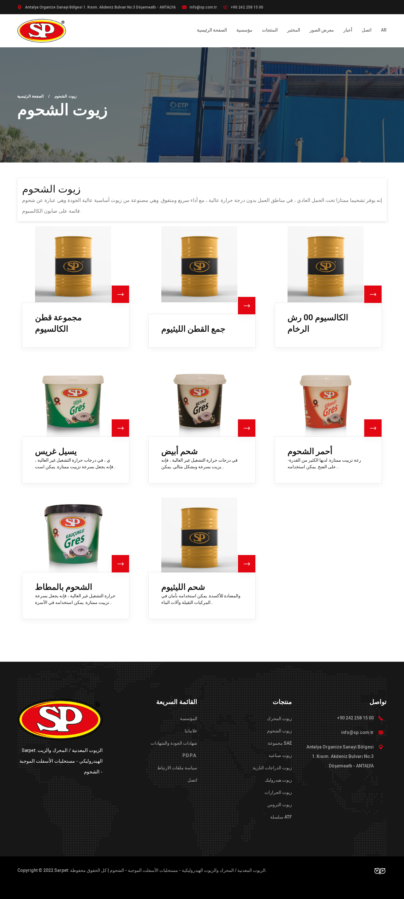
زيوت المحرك (279, 718)
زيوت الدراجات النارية (272, 767)
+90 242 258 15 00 (247, 7)
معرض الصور (322, 30)
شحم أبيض (179, 451)
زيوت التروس (279, 804)
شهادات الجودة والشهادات (174, 743)
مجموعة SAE (280, 743)
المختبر (293, 30)
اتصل (366, 30)
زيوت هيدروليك (278, 780)
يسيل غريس (56, 451)
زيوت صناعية (280, 755)
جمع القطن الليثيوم (193, 329)
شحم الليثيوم (183, 587)
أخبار (347, 30)
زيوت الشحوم (279, 730)
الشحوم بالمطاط (63, 587)
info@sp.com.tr (357, 732)
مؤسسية (244, 30)
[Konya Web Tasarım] (380, 871)
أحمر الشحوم (310, 451)
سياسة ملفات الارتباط (177, 767)
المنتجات (270, 30)
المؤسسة (188, 718)
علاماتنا (191, 730)
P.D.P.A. (189, 755)
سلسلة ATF (281, 816)
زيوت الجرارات (278, 792)
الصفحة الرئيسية (212, 30)
